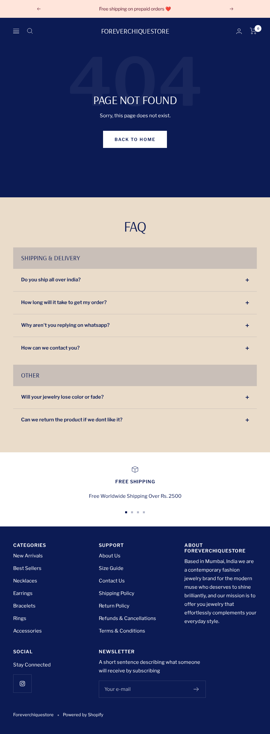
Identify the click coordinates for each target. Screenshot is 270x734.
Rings (19, 618)
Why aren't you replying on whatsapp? (65, 325)
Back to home (135, 139)
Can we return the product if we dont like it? (71, 420)
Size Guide (111, 568)
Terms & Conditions (122, 631)
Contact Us (112, 581)
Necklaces (25, 581)
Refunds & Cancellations (127, 618)
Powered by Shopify (83, 714)
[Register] (196, 689)
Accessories (27, 631)
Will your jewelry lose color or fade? (62, 397)
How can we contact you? (50, 348)
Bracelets (24, 606)
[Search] (30, 31)
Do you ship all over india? (51, 280)
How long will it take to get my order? (64, 302)
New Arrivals (28, 556)
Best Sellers (27, 568)
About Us (110, 556)
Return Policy (114, 606)
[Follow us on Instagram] (22, 683)
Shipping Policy (116, 593)
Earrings (23, 593)
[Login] (239, 31)
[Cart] (253, 31)
